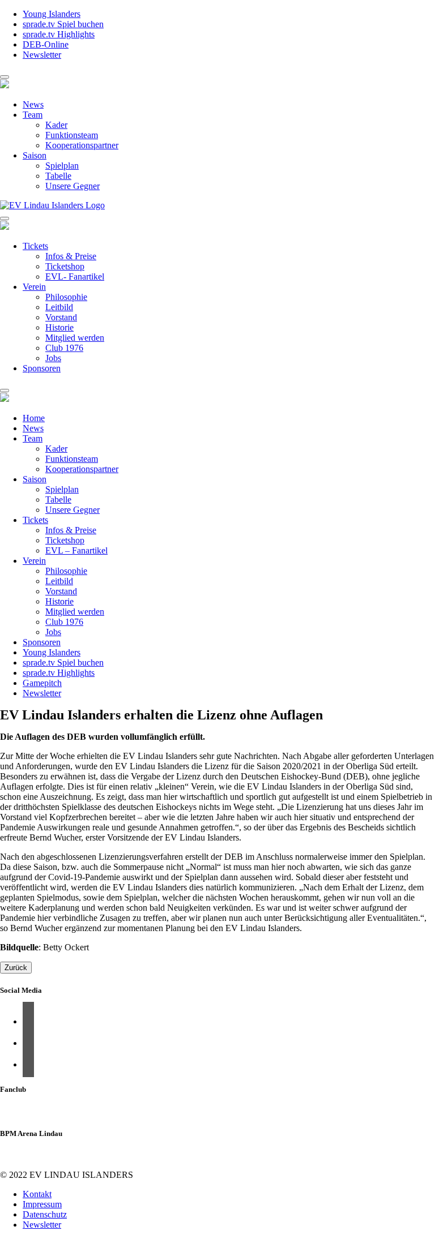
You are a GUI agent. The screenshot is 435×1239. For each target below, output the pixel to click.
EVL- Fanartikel (74, 276)
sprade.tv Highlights (59, 34)
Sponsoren (42, 368)
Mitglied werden (74, 337)
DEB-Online (46, 44)
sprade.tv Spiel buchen (63, 24)
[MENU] (4, 77)
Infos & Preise (70, 256)
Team (32, 114)
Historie (59, 327)
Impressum (42, 1204)
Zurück (16, 967)
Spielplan (62, 165)
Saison (34, 155)
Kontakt (37, 1194)
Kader (56, 125)
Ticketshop (64, 266)
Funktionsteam (71, 135)
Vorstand (61, 317)
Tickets (35, 246)
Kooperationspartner (81, 145)
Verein (34, 286)
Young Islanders (51, 14)
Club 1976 (64, 348)
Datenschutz (45, 1214)
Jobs (53, 358)
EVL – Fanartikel (76, 550)
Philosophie (66, 297)
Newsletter (42, 54)
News (33, 104)
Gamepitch (42, 683)
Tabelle (58, 176)
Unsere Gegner (72, 186)
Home (34, 418)
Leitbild (59, 307)
